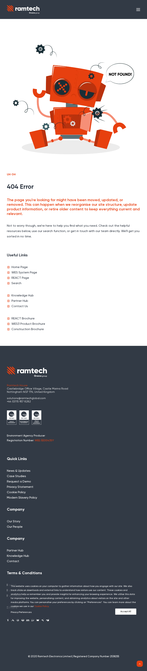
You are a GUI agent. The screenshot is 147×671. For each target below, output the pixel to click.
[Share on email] (47, 620)
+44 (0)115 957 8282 (19, 401)
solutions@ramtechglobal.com (26, 398)
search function (54, 231)
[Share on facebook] (8, 620)
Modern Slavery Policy (22, 497)
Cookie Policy (16, 492)
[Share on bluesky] (37, 620)
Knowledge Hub (22, 295)
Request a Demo (19, 481)
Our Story (13, 521)
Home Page (19, 267)
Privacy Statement (20, 487)
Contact (13, 561)
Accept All (125, 611)
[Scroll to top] (140, 663)
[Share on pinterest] (22, 620)
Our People (15, 526)
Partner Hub (19, 301)
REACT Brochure (23, 318)
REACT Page (20, 278)
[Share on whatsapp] (32, 620)
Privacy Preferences (21, 612)
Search (16, 283)
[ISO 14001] (24, 417)
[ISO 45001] (36, 417)
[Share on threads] (18, 620)
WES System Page (24, 272)
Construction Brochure (27, 329)
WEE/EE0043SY (44, 440)
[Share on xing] (42, 620)
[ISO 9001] (11, 417)
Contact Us (19, 306)
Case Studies (16, 476)
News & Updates (18, 470)
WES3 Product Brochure (28, 324)
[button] (138, 9)
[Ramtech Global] (23, 9)
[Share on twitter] (13, 620)
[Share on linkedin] (27, 620)
